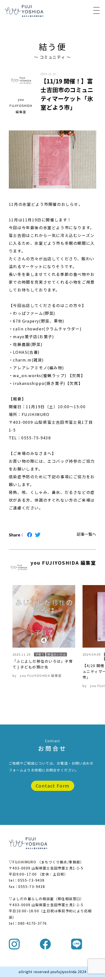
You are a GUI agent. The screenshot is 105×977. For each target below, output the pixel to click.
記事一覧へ (86, 534)
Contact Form (53, 785)
